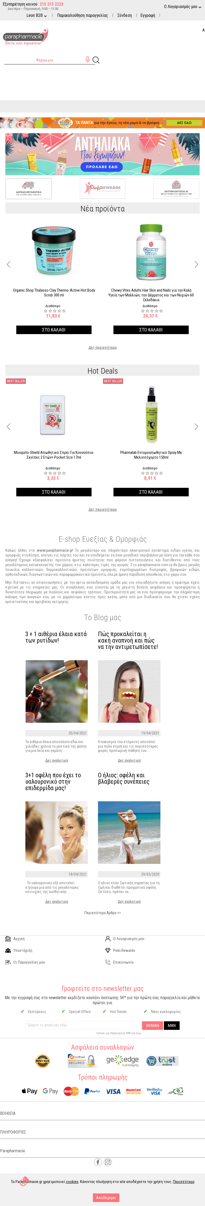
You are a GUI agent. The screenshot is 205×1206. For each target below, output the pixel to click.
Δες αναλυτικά (56, 760)
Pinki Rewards (124, 950)
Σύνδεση (124, 15)
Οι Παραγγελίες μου (29, 962)
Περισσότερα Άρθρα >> (102, 912)
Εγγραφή (147, 15)
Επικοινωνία (123, 962)
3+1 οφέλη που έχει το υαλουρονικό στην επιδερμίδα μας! (53, 781)
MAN (172, 1025)
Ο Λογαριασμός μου (128, 938)
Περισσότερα (183, 1181)
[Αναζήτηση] (96, 59)
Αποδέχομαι (106, 1197)
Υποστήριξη (22, 950)
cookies (72, 1181)
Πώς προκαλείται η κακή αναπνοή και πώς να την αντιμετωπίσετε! (128, 640)
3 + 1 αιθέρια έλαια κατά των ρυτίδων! (56, 637)
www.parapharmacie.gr (55, 550)
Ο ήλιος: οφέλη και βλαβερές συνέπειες (123, 778)
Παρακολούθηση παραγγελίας (82, 15)
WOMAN (152, 1025)
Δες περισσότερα (103, 347)
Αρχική (19, 938)
